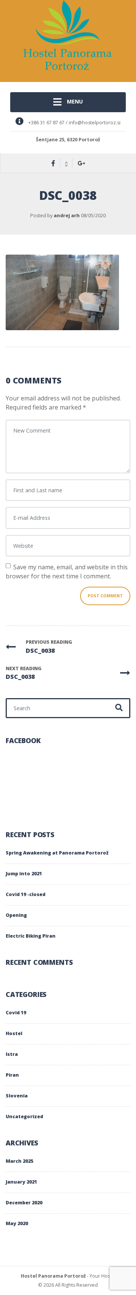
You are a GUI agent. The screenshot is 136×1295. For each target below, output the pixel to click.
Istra (12, 1054)
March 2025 (19, 1161)
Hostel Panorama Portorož (53, 1276)
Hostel (14, 1033)
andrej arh (67, 215)
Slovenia (17, 1096)
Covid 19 (16, 1012)
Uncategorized (24, 1116)
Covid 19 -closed (25, 894)
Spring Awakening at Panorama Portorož (57, 853)
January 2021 (21, 1182)
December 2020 (24, 1202)
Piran (12, 1075)
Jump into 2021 (24, 873)
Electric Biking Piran (31, 936)
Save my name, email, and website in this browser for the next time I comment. (67, 571)
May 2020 (17, 1223)
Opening (16, 915)
